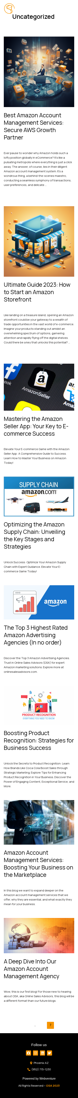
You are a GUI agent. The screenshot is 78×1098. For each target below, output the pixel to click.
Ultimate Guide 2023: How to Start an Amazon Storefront (37, 292)
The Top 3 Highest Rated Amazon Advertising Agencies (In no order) (36, 635)
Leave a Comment (16, 146)
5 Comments (12, 442)
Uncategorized (40, 146)
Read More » (12, 192)
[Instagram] (35, 1053)
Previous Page (39, 1018)
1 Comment (11, 883)
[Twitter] (49, 1053)
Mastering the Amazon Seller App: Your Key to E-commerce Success (36, 426)
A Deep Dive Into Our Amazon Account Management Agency (31, 968)
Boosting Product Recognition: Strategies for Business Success (39, 740)
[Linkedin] (42, 1053)
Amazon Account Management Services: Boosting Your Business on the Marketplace (38, 864)
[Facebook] (28, 1053)
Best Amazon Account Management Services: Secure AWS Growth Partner (34, 126)
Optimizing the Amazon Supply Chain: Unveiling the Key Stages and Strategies (34, 535)
